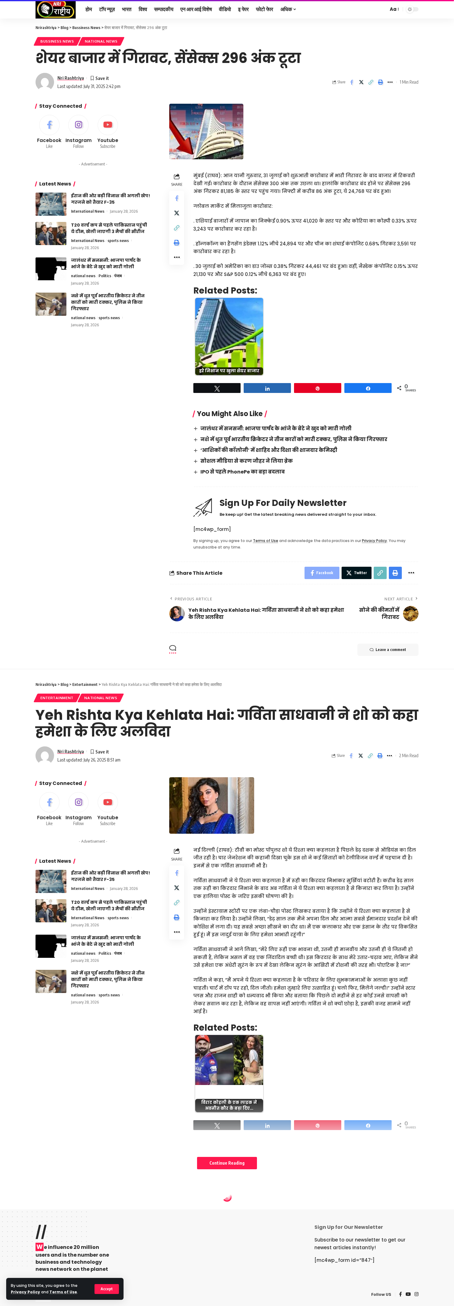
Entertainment (57, 697)
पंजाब (118, 275)
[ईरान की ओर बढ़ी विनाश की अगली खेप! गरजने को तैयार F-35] (51, 204)
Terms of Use (63, 1292)
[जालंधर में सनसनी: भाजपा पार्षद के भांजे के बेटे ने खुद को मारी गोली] (51, 269)
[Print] (380, 82)
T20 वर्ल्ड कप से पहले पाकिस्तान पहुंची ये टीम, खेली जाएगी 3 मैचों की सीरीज (109, 228)
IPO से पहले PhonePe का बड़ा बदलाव (242, 471)
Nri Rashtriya (70, 78)
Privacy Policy (25, 1292)
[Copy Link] (371, 82)
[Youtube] (108, 132)
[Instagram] (79, 132)
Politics (105, 275)
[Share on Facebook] (351, 82)
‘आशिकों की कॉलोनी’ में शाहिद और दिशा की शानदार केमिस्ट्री (268, 450)
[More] (390, 82)
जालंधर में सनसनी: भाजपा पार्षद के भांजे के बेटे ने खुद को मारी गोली (275, 428)
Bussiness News (57, 41)
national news (101, 41)
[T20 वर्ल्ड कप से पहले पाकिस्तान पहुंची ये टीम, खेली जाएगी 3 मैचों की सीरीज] (51, 233)
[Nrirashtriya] (56, 9)
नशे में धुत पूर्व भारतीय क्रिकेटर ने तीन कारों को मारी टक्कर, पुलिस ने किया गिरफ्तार (293, 439)
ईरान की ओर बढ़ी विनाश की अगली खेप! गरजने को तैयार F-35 (110, 199)
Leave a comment (391, 649)
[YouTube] (408, 1294)
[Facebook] (49, 132)
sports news (118, 240)
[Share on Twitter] (361, 82)
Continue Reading (227, 1163)
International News (87, 211)
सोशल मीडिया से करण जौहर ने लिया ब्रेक (246, 461)
